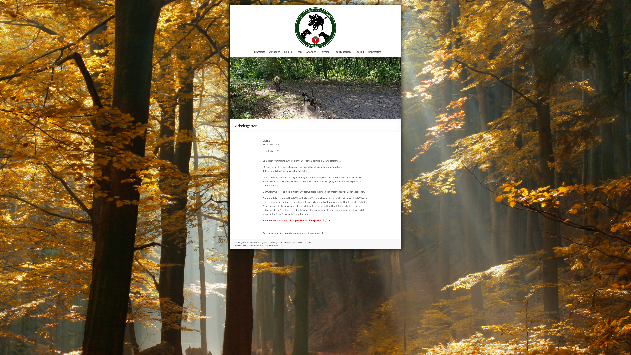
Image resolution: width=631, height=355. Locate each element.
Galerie (288, 51)
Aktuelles (274, 51)
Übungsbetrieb (342, 51)
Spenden (311, 51)
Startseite (259, 51)
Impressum (374, 51)
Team (299, 51)
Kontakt (359, 51)
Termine (324, 51)
